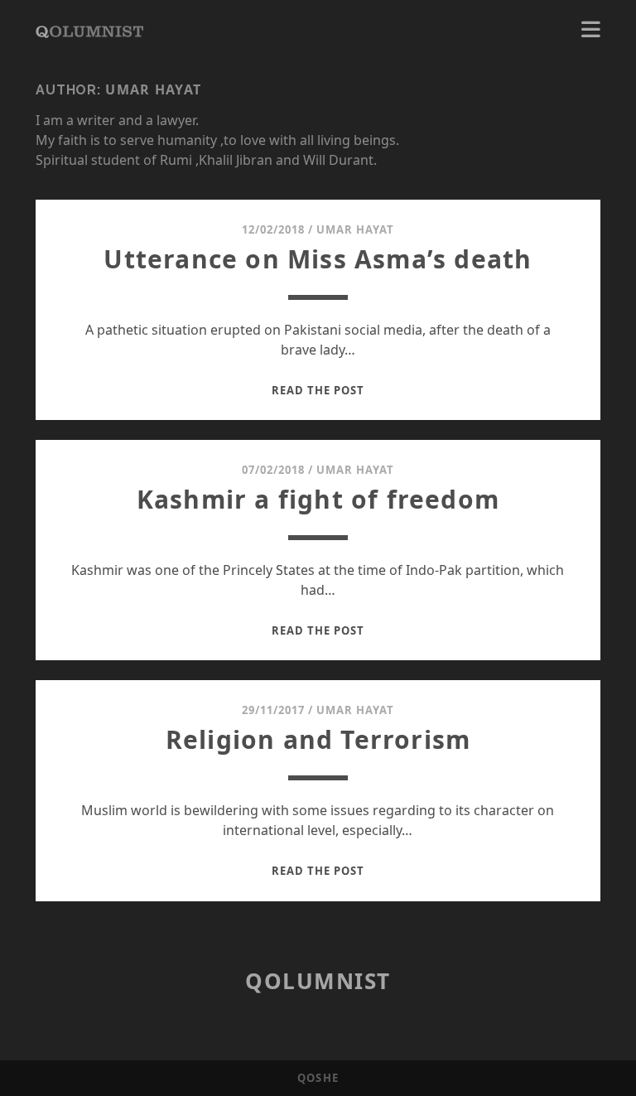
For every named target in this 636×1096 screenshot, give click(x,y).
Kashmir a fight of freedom (318, 499)
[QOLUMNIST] (89, 30)
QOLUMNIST (318, 981)
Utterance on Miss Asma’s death (318, 259)
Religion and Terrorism (318, 739)
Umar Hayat (355, 229)
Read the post (318, 390)
